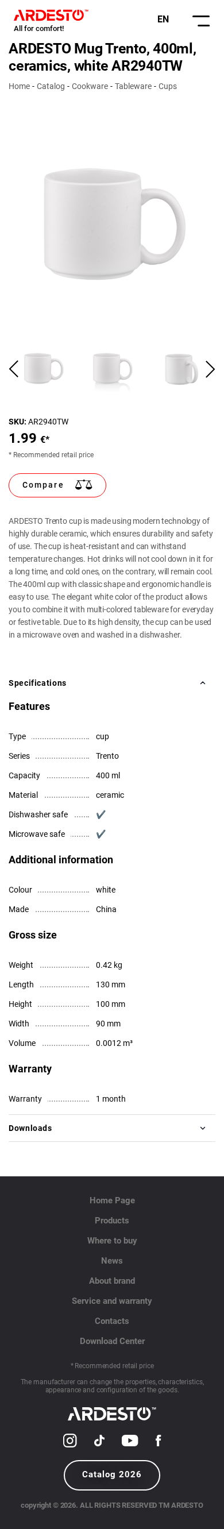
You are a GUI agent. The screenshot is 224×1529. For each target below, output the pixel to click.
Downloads (30, 1128)
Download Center (112, 1341)
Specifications (38, 683)
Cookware (90, 86)
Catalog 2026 (112, 1474)
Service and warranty (112, 1301)
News (112, 1261)
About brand (112, 1281)
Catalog (51, 86)
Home (19, 86)
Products (112, 1220)
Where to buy (112, 1240)
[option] (112, 225)
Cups (168, 86)
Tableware (133, 86)
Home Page (112, 1200)
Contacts (112, 1321)
